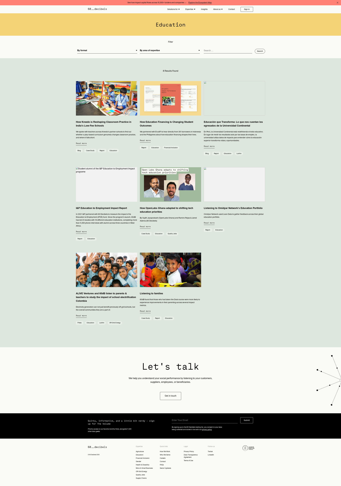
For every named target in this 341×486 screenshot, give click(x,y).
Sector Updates (165, 468)
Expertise (189, 9)
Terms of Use (188, 461)
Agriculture (140, 451)
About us (217, 9)
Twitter (210, 451)
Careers (162, 458)
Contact (231, 9)
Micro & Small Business (144, 468)
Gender (138, 461)
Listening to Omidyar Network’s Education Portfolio (233, 208)
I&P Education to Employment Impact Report (101, 208)
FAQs (162, 465)
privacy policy (207, 429)
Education (139, 455)
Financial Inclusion (142, 458)
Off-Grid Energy (141, 471)
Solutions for (172, 9)
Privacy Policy (189, 451)
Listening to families (151, 293)
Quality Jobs (140, 475)
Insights (204, 9)
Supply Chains (141, 478)
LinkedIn (211, 455)
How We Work (165, 451)
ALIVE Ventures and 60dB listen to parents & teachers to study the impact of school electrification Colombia (106, 297)
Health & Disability (142, 465)
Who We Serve (165, 455)
